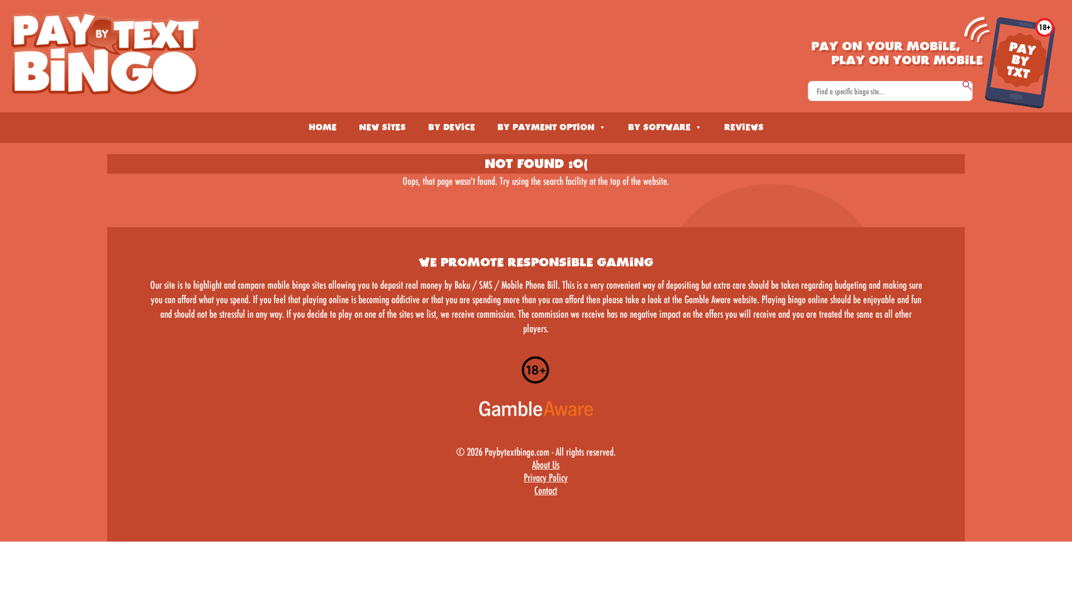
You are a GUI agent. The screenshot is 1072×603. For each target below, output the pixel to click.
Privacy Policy (546, 477)
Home (323, 127)
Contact (545, 490)
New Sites (382, 127)
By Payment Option (546, 127)
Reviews (744, 127)
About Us (545, 464)
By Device (451, 127)
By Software (659, 127)
